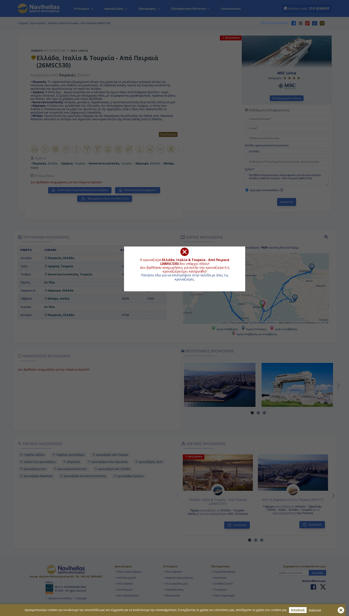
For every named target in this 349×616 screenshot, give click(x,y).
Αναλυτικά (315, 610)
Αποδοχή (298, 610)
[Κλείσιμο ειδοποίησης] (341, 610)
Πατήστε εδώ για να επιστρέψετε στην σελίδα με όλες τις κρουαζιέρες (184, 277)
